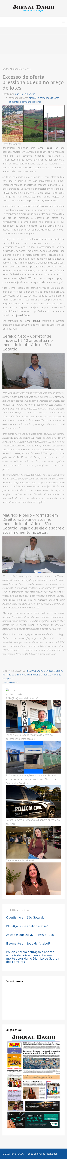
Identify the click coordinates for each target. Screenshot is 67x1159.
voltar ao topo (10, 682)
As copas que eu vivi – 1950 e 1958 (30, 935)
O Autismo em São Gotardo (25, 917)
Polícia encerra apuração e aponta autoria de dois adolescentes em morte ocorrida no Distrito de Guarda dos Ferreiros (32, 956)
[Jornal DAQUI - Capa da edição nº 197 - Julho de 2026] (33, 1082)
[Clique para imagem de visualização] (33, 123)
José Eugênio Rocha (25, 93)
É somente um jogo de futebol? (28, 943)
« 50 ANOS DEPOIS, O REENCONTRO (44, 670)
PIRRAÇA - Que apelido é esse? (27, 926)
